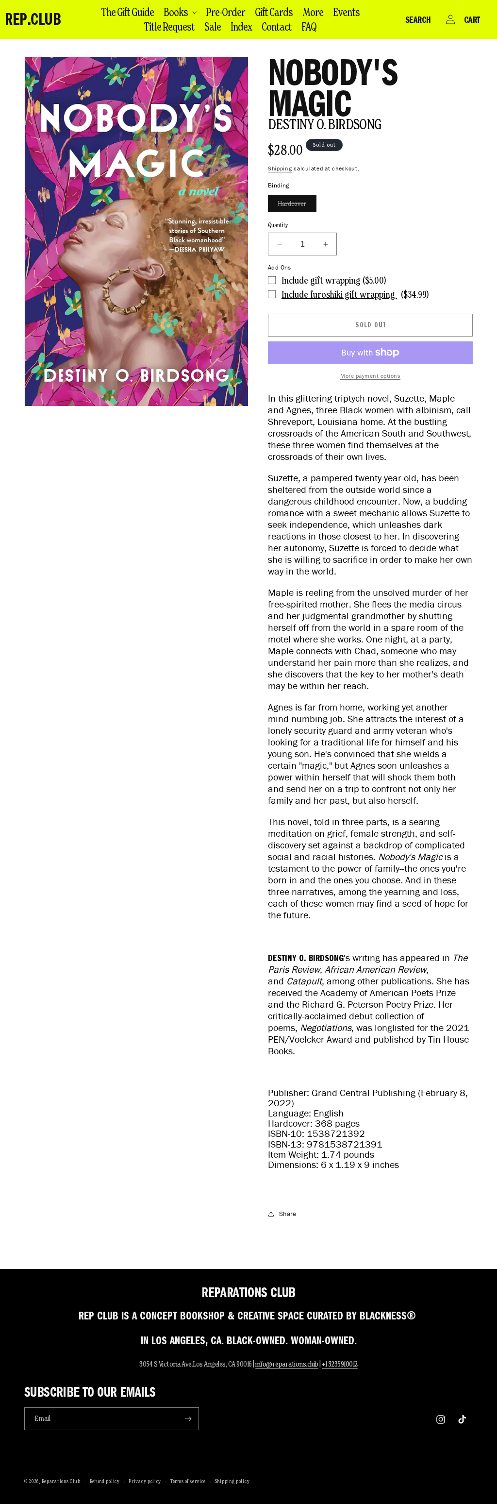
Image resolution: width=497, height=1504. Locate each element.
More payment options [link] (370, 375)
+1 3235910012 (340, 1364)
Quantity (278, 225)
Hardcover (297, 205)
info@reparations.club (286, 1364)
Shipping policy (232, 1481)
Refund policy (105, 1481)
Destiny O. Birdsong (324, 124)
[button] (180, 12)
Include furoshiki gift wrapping (339, 294)
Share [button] (287, 1213)
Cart (472, 19)
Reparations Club (61, 1481)
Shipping (280, 168)
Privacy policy (145, 1481)
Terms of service (188, 1481)
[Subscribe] (188, 1418)
